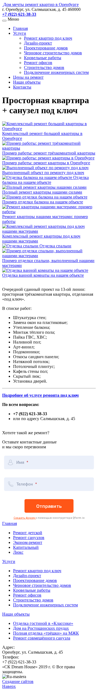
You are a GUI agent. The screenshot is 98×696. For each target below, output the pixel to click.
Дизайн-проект (38, 43)
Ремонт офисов (38, 62)
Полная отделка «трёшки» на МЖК (46, 633)
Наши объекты (27, 82)
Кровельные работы (42, 57)
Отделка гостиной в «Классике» (43, 623)
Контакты (22, 87)
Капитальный (26, 547)
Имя (20, 462)
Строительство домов (44, 67)
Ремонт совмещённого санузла (41, 638)
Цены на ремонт (28, 77)
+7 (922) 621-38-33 (19, 14)
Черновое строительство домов (53, 53)
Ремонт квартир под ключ (48, 38)
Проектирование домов (46, 48)
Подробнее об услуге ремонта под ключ (40, 395)
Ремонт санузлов (28, 537)
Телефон (25, 483)
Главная (20, 28)
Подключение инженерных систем (56, 72)
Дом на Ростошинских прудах (41, 628)
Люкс (18, 552)
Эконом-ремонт (27, 542)
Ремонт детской (27, 532)
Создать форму (25, 517)
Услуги (19, 33)
